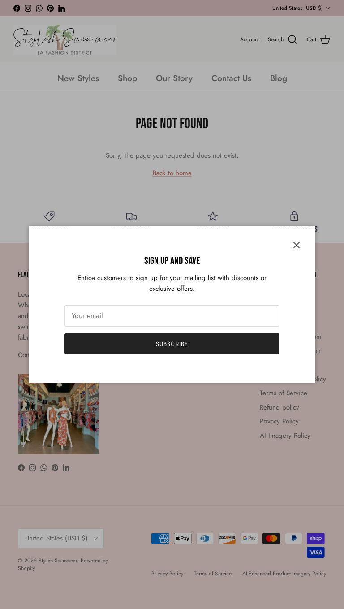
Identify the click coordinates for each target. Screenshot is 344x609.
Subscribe (172, 344)
